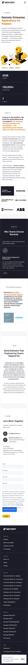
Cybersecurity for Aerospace (11, 595)
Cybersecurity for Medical (10, 589)
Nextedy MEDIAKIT (8, 635)
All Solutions (6, 605)
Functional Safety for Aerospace (12, 582)
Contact (5, 566)
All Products (6, 638)
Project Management (9, 602)
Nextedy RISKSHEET (9, 615)
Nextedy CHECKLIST (9, 628)
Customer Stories (8, 546)
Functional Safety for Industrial (12, 585)
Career (5, 562)
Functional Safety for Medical (11, 576)
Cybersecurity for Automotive (11, 592)
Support (5, 539)
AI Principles (6, 549)
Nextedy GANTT (8, 618)
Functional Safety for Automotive (13, 579)
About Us (6, 559)
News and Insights (8, 542)
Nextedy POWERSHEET (10, 625)
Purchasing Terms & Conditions (12, 651)
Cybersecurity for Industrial (11, 598)
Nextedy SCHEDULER (9, 631)
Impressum (6, 648)
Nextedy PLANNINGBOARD (11, 622)
